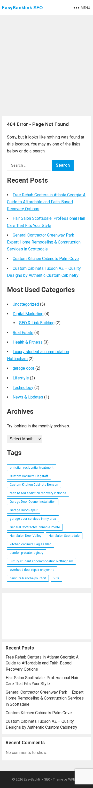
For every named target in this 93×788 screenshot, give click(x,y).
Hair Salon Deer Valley (25, 536)
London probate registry (26, 553)
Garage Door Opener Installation (33, 501)
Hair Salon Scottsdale (64, 536)
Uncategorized (26, 304)
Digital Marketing (28, 313)
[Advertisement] (46, 64)
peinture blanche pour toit (28, 578)
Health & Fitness (28, 342)
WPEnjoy (74, 779)
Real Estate (23, 332)
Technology (23, 387)
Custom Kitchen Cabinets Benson (34, 484)
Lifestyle (21, 378)
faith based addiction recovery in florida (38, 493)
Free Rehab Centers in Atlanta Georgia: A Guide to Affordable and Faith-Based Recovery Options (46, 201)
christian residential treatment (31, 467)
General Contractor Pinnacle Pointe (35, 527)
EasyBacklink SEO (22, 8)
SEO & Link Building (37, 322)
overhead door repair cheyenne (32, 570)
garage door (23, 368)
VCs (56, 578)
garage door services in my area (33, 519)
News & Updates (28, 397)
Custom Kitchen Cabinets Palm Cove (46, 258)
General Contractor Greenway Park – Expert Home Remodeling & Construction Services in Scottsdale (44, 242)
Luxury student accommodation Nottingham (41, 561)
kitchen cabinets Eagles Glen (30, 544)
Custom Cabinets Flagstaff (29, 476)
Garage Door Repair (23, 510)
